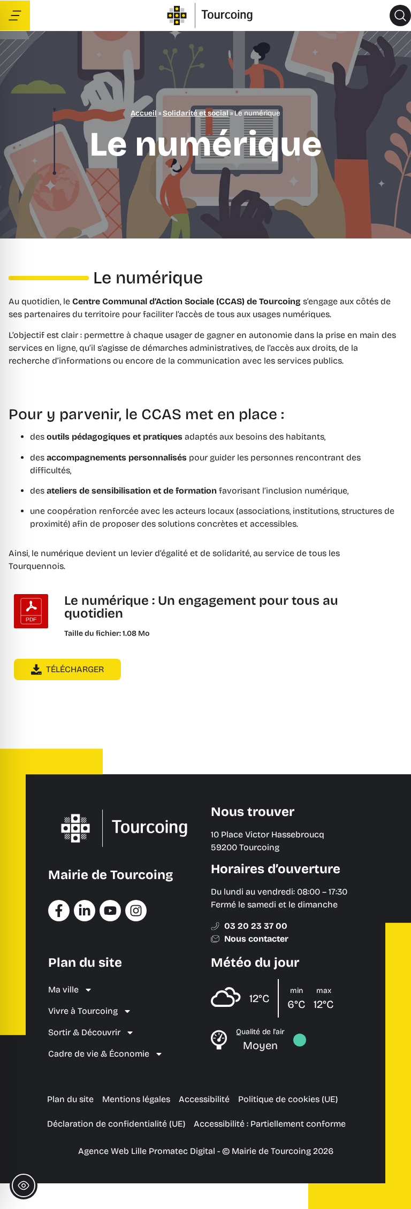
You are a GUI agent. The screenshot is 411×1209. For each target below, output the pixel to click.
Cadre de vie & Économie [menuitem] (98, 1054)
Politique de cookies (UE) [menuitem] (288, 1099)
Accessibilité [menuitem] (204, 1099)
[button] (400, 15)
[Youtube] (110, 910)
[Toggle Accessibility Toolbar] (23, 1185)
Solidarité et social (196, 113)
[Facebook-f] (59, 910)
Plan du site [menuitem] (70, 1099)
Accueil (144, 113)
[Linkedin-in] (84, 910)
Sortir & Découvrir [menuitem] (84, 1032)
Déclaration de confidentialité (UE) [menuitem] (116, 1124)
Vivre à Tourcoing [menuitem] (83, 1011)
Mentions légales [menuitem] (136, 1099)
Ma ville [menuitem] (63, 989)
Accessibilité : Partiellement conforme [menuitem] (270, 1124)
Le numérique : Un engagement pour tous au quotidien (201, 607)
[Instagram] (136, 910)
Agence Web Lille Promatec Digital (146, 1151)
